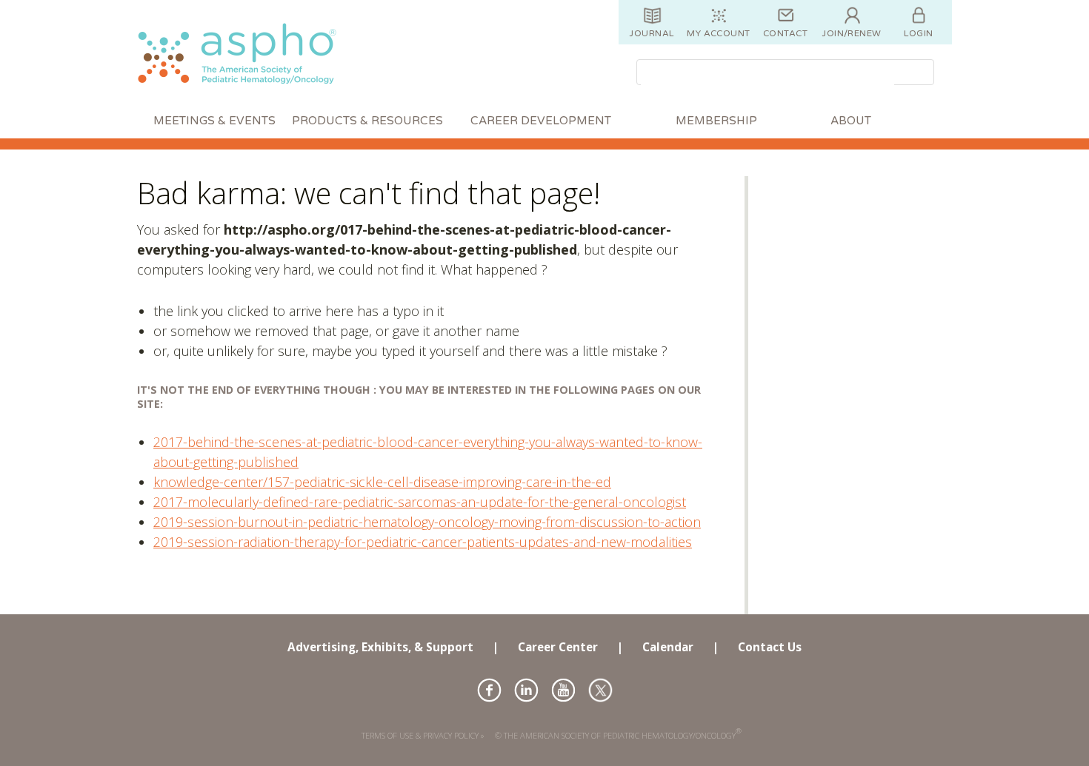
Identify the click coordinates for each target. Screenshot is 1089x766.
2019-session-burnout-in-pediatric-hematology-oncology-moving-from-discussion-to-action (427, 522)
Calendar (667, 646)
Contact (785, 33)
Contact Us (770, 646)
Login (918, 33)
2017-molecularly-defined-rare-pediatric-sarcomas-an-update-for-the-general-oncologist (419, 502)
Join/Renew (852, 33)
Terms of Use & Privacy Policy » (423, 735)
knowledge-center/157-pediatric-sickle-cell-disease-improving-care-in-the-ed (382, 482)
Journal (651, 33)
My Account (718, 33)
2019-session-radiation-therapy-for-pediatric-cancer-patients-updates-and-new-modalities (422, 542)
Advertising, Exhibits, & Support (380, 646)
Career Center (558, 646)
